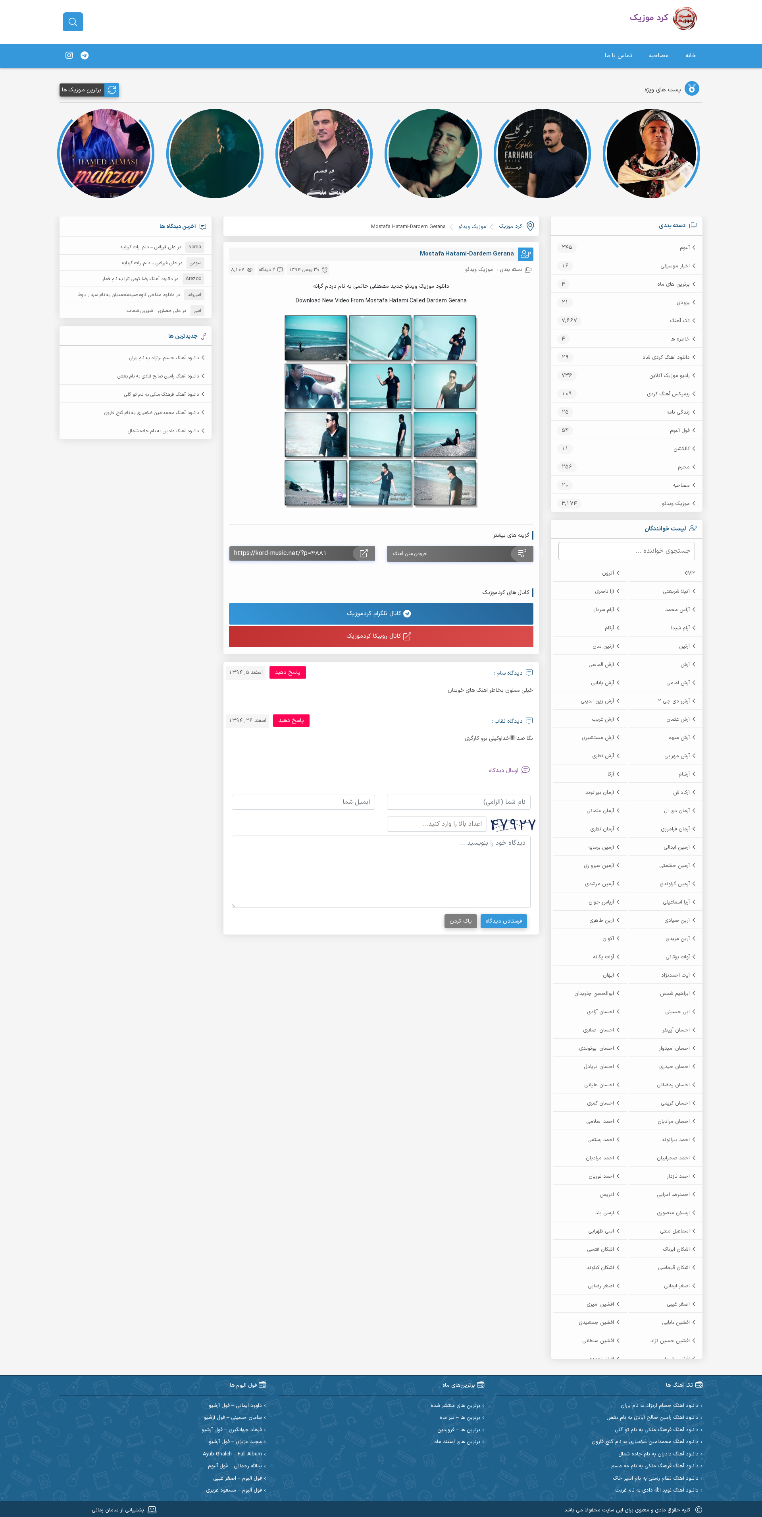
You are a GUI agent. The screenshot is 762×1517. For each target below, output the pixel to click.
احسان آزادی (600, 1012)
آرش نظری (603, 756)
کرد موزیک (510, 226)
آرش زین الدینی (597, 701)
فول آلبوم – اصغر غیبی (237, 1478)
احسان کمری (600, 1103)
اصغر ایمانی (677, 1286)
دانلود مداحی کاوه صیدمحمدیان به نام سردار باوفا (125, 294)
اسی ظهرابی (601, 1231)
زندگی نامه (678, 412)
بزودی (683, 303)
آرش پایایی (602, 683)
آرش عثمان (678, 720)
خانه (690, 55)
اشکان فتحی (600, 1250)
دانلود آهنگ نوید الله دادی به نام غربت (656, 1490)
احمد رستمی (600, 1140)
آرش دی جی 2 (674, 701)
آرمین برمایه (601, 847)
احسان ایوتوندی (596, 1049)
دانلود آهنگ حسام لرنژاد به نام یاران (164, 358)
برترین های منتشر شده (455, 1406)
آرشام (684, 774)
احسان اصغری (598, 1030)
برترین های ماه (673, 284)
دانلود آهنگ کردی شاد (666, 358)
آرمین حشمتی (674, 866)
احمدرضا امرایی (673, 1195)
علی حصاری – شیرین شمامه (154, 310)
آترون (608, 573)
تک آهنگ (680, 321)
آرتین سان (603, 646)
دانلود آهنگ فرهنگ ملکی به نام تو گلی (161, 394)
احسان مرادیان (674, 1122)
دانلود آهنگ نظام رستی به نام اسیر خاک (655, 1478)
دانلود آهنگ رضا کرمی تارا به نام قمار (137, 279)
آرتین (684, 646)
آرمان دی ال (677, 811)
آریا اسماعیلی (676, 902)
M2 (691, 573)
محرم (684, 467)
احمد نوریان (601, 1176)
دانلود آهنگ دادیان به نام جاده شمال (163, 431)
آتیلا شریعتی (676, 592)
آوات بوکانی (678, 957)
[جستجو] (73, 22)
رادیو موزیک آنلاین (669, 376)
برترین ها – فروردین (458, 1430)
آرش (685, 665)
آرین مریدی (678, 939)
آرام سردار (604, 610)
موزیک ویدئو (676, 504)
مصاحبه (659, 55)
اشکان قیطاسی (674, 1268)
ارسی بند (604, 1213)
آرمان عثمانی (600, 811)
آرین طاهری (601, 921)
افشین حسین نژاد (670, 1341)
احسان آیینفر (676, 1030)
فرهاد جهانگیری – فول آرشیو (232, 1430)
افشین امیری (600, 1304)
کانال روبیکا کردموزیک (374, 636)
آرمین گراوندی (675, 884)
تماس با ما (618, 55)
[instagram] (69, 56)
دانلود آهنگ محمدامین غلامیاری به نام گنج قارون (151, 412)
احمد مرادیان (600, 1158)
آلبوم (685, 248)
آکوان (608, 939)
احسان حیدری (674, 1067)
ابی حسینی (677, 1012)
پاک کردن (461, 921)
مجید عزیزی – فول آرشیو (235, 1442)
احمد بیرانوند (676, 1140)
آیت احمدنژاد (675, 975)
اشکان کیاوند (600, 1268)
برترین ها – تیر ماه (460, 1418)
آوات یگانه (603, 957)
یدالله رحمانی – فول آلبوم (235, 1466)
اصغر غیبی (678, 1304)
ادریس (607, 1195)
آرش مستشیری (598, 738)
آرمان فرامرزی (675, 829)
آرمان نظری (602, 829)
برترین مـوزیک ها (81, 90)
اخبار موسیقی (675, 266)
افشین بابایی (676, 1323)
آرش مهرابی (677, 756)
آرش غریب (603, 720)
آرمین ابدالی (677, 847)
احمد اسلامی (600, 1122)
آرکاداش (681, 793)
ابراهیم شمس (675, 994)
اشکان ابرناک (676, 1250)
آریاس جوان (601, 902)
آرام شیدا (680, 628)
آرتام (609, 628)
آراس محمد (677, 610)
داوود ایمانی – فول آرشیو (235, 1406)
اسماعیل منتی (675, 1231)
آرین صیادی (677, 921)
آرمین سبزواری (599, 866)
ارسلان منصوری (673, 1213)
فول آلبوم (680, 431)
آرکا (611, 774)
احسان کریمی (675, 1103)
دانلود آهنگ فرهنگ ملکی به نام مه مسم (654, 1466)
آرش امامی (678, 683)
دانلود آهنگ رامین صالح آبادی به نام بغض (158, 376)
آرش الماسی (601, 665)
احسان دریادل (599, 1067)
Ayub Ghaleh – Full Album (232, 1454)
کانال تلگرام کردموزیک (375, 613)
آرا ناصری (604, 592)
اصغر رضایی (601, 1286)
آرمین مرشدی (599, 884)
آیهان (608, 975)
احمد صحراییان (673, 1158)
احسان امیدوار (674, 1049)
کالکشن (681, 449)
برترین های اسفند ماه (457, 1442)
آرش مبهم (679, 738)
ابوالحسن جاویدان (594, 994)
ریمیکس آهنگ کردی (668, 394)
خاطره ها (680, 339)
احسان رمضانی (673, 1085)
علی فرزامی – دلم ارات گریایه (148, 247)
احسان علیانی (599, 1085)
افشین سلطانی (598, 1341)
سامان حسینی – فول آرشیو (233, 1418)
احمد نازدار (678, 1176)
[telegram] (84, 56)
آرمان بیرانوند (599, 793)
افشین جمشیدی (596, 1323)
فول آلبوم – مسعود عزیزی (234, 1490)
